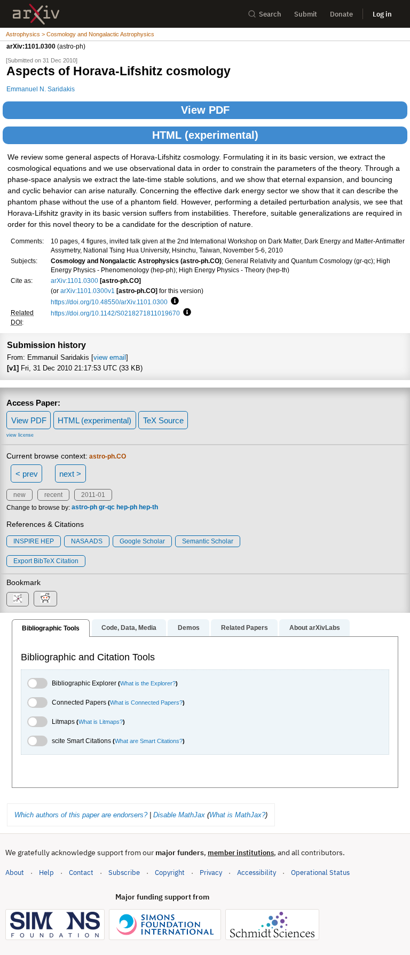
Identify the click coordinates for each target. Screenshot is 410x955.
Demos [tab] (189, 628)
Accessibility (256, 872)
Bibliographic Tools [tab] (51, 628)
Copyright (170, 872)
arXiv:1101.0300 (74, 280)
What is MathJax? (237, 815)
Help (46, 872)
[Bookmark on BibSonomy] (17, 599)
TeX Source (163, 420)
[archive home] (36, 14)
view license (20, 435)
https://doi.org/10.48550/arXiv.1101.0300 (109, 301)
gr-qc (107, 507)
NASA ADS (86, 541)
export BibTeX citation (45, 561)
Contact (81, 872)
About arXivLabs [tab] (314, 628)
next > (70, 473)
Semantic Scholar (207, 541)
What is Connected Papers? (146, 702)
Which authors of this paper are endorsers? (80, 815)
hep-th (148, 507)
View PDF (205, 110)
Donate (341, 14)
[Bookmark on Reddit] (45, 598)
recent (53, 495)
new (19, 495)
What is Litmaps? (100, 722)
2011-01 (93, 495)
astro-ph (84, 507)
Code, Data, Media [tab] (128, 628)
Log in (382, 14)
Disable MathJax (179, 815)
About (14, 872)
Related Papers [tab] (244, 628)
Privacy (211, 872)
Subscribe (124, 872)
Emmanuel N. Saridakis (40, 88)
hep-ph (126, 507)
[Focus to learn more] (173, 301)
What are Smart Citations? (149, 741)
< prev (26, 473)
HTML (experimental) (205, 135)
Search (270, 14)
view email (109, 357)
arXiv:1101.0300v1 (87, 290)
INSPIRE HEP (33, 541)
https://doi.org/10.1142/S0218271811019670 (115, 313)
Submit (305, 14)
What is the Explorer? (148, 683)
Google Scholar (142, 541)
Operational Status (320, 872)
